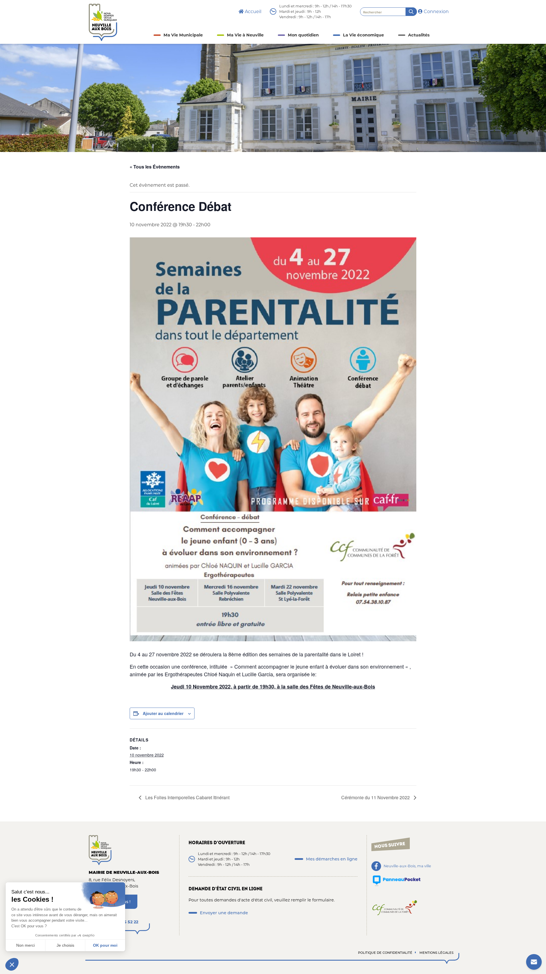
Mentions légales (436, 953)
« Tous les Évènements (155, 166)
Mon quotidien (303, 35)
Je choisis (65, 945)
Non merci (25, 945)
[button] (12, 964)
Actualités (419, 35)
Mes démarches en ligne (331, 859)
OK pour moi (105, 945)
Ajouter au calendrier (163, 713)
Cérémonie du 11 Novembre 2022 (376, 797)
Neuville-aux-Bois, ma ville (407, 866)
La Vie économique (363, 35)
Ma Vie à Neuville (245, 35)
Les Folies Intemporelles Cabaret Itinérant (186, 797)
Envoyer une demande (224, 912)
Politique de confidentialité (385, 953)
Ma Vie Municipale (183, 35)
